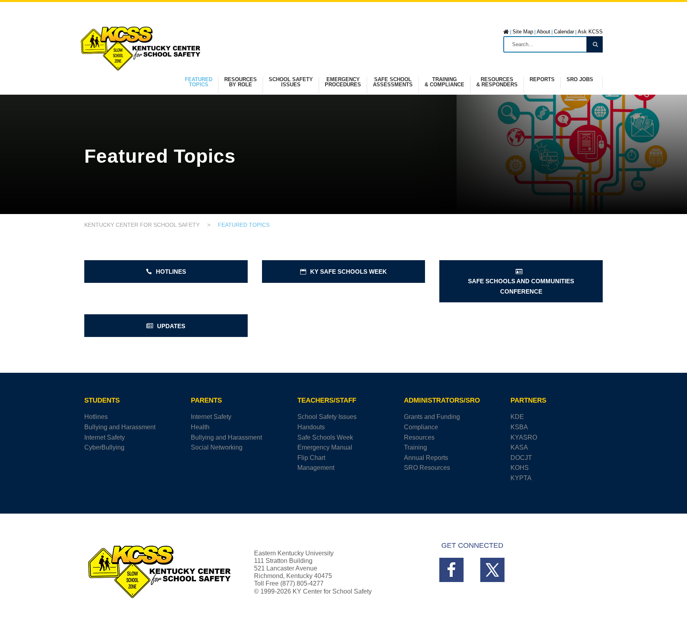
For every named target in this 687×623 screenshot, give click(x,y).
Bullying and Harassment (119, 427)
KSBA (519, 427)
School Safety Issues (327, 416)
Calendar (564, 32)
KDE (517, 416)
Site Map (522, 32)
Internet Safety (104, 437)
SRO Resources (427, 467)
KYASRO (523, 437)
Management (315, 467)
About (543, 32)
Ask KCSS (590, 32)
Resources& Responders (497, 82)
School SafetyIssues (291, 82)
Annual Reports (426, 457)
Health (200, 427)
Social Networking (217, 447)
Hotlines (96, 416)
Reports (542, 79)
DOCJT (521, 457)
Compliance (421, 427)
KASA (519, 447)
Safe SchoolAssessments (393, 82)
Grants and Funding (432, 416)
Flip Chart (311, 457)
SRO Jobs (580, 79)
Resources (419, 437)
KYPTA (521, 478)
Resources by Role (240, 82)
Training (415, 447)
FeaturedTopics (198, 82)
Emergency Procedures (343, 82)
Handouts (311, 427)
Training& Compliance (444, 82)
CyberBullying (104, 447)
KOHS (519, 467)
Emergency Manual (324, 447)
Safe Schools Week (325, 437)
